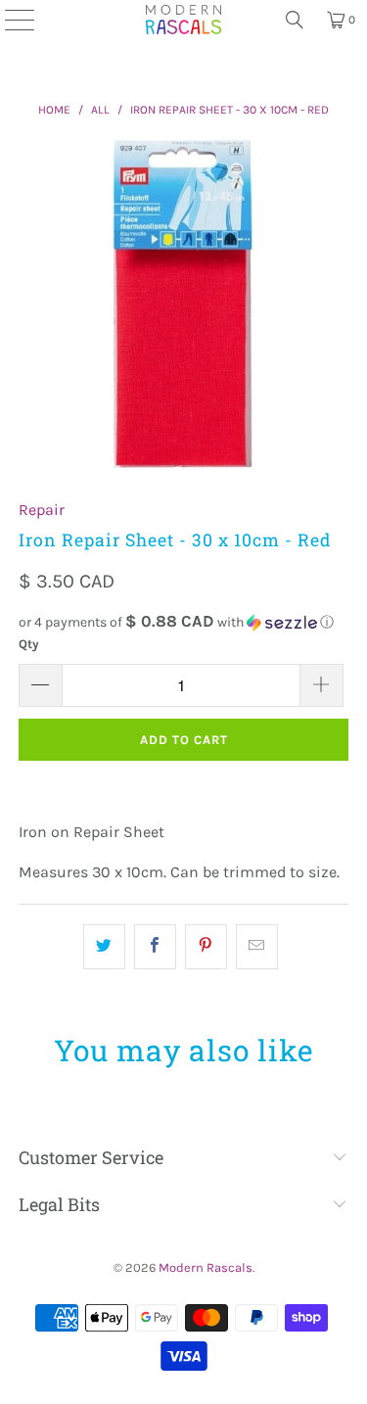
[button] (183, 622)
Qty (29, 643)
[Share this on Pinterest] (206, 946)
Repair (42, 509)
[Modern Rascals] (184, 19)
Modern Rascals (205, 1267)
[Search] (294, 19)
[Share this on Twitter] (104, 946)
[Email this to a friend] (257, 946)
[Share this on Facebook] (155, 946)
